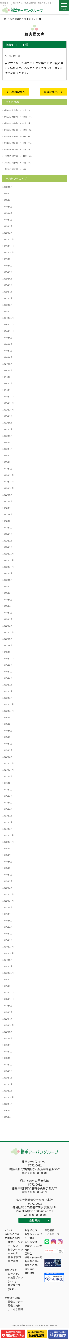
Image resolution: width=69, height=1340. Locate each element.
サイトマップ (51, 1234)
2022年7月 (7, 508)
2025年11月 (8, 246)
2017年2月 (7, 822)
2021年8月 (7, 580)
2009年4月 (7, 1117)
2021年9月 (7, 573)
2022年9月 (7, 494)
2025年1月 (7, 311)
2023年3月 (7, 455)
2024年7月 (7, 350)
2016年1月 (7, 887)
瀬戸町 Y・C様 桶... (17, 149)
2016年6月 (7, 861)
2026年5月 (7, 206)
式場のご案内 (12, 1238)
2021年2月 (7, 619)
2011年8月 (7, 1038)
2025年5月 (7, 285)
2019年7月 (7, 671)
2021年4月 (7, 606)
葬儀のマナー (15, 1301)
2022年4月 (7, 527)
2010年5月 (7, 1071)
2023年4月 (7, 449)
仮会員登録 (31, 1242)
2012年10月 (8, 999)
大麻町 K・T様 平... (17, 162)
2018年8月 (7, 724)
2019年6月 (7, 678)
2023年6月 (7, 436)
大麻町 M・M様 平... (17, 116)
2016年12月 (8, 835)
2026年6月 (7, 200)
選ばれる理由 (12, 1234)
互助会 (28, 1253)
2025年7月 (7, 272)
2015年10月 (8, 900)
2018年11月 (8, 711)
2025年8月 (7, 265)
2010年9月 (7, 1058)
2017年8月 (7, 783)
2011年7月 (7, 1045)
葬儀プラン (11, 1269)
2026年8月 (7, 187)
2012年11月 (8, 992)
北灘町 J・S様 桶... (17, 136)
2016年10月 (8, 842)
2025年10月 (8, 252)
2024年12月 (8, 318)
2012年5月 (7, 1012)
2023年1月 (7, 468)
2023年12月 (8, 396)
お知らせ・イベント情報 (33, 1236)
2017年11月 (8, 763)
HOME (8, 1230)
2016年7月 (7, 855)
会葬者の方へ (32, 1261)
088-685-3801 (44, 1211)
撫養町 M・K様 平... (17, 123)
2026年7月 (7, 193)
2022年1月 (7, 547)
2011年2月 (7, 1051)
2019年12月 (8, 658)
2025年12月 (8, 239)
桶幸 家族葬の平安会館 (15, 1259)
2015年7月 (7, 914)
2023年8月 (7, 422)
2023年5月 (7, 442)
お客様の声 (31, 1230)
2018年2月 (7, 756)
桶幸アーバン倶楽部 (33, 1247)
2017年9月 (7, 776)
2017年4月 (7, 809)
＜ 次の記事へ (16, 92)
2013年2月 (7, 986)
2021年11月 (8, 560)
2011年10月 (8, 1025)
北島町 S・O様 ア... (17, 110)
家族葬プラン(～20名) (15, 1279)
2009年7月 (7, 1104)
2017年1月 (7, 829)
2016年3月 (7, 881)
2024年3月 (7, 377)
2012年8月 (7, 1005)
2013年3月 (7, 979)
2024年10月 (8, 331)
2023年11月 (8, 403)
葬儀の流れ (14, 1305)
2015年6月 (7, 920)
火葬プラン (14, 1273)
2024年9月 (7, 337)
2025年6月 (7, 278)
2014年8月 (7, 960)
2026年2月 (7, 226)
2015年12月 (8, 894)
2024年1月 (7, 390)
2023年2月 (7, 462)
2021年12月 (8, 553)
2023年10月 (8, 409)
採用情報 (49, 1230)
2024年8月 (7, 344)
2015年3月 (7, 933)
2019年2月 (7, 691)
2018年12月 (8, 704)
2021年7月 (7, 586)
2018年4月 (7, 743)
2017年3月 (7, 815)
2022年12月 (8, 475)
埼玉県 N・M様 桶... (17, 156)
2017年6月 (7, 796)
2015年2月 (7, 940)
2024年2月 (7, 383)
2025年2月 (7, 305)
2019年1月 (7, 698)
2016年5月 (7, 868)
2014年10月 (8, 953)
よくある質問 (15, 1309)
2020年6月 (7, 645)
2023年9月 (7, 416)
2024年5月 (7, 363)
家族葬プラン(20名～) (15, 1287)
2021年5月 (7, 599)
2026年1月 (7, 232)
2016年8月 (7, 848)
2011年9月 (7, 1031)
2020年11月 (8, 632)
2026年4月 (7, 213)
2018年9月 (7, 717)
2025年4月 (7, 291)
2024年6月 (7, 357)
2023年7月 (7, 429)
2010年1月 (7, 1090)
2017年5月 (7, 802)
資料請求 (29, 1268)
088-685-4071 (38, 1192)
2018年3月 (7, 750)
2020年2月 (7, 652)
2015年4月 (7, 927)
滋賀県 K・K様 (14, 169)
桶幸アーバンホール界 (15, 1251)
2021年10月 (8, 567)
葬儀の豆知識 (12, 1297)
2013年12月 (8, 973)
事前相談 (29, 1272)
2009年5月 (7, 1110)
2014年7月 (7, 966)
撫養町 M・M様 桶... (17, 130)
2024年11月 (8, 324)
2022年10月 (8, 488)
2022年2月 (7, 540)
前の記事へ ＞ (53, 92)
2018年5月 (7, 737)
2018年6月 (7, 730)
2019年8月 (7, 665)
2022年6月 (7, 514)
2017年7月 (7, 789)
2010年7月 (7, 1064)
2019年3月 (7, 684)
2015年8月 (7, 907)
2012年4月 (7, 1018)
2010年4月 (7, 1077)
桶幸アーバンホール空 (15, 1243)
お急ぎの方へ (32, 1265)
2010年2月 (7, 1084)
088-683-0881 (38, 1173)
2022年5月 (7, 521)
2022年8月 (7, 501)
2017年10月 (8, 769)
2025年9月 (7, 259)
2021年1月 (7, 625)
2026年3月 (7, 219)
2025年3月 (7, 298)
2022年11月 (8, 481)
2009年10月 (8, 1097)
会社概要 (34, 1220)
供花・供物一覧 (33, 1257)
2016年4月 (7, 874)
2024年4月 (7, 370)
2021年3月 (7, 612)
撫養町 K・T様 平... (17, 143)
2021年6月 (7, 593)
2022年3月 (7, 534)
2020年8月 (7, 638)
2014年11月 (8, 946)
